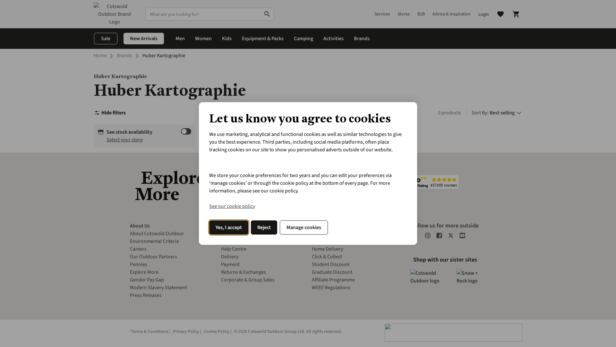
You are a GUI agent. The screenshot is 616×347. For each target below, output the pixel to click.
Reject (264, 227)
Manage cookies (304, 227)
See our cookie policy (232, 206)
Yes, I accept (229, 227)
